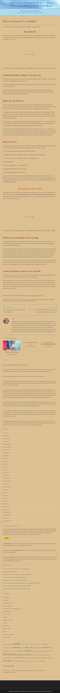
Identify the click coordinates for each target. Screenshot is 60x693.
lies (32, 655)
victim (27, 661)
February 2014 (6, 472)
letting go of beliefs (24, 655)
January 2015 (6, 441)
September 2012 (7, 521)
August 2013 (6, 489)
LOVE (35, 655)
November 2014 (6, 447)
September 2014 (7, 452)
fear (34, 647)
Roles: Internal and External (11, 352)
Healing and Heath (7, 611)
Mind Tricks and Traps (24, 27)
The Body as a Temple (8, 634)
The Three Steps (6, 571)
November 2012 (6, 515)
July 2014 (5, 458)
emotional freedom (7, 647)
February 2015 (6, 438)
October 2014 (6, 450)
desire (34, 644)
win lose (37, 661)
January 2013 (6, 509)
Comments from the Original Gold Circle (12, 608)
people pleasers (11, 301)
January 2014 (6, 475)
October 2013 (6, 484)
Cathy (13, 319)
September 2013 (7, 487)
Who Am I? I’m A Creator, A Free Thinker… (12, 569)
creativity (30, 644)
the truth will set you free (29, 301)
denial (36, 299)
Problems (5, 623)
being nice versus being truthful (13, 299)
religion (45, 658)
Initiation (5, 617)
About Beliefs (6, 597)
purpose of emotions (30, 658)
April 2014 (5, 467)
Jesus (38, 651)
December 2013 (6, 478)
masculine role (6, 658)
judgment (42, 651)
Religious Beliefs (6, 628)
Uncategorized (6, 637)
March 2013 (5, 504)
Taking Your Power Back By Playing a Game (13, 588)
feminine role (38, 647)
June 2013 (5, 495)
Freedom (46, 647)
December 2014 (6, 444)
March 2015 (5, 435)
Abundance (5, 600)
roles (49, 658)
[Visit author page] (6, 321)
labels (47, 651)
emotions (16, 647)
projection (21, 658)
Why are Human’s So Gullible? (36, 12)
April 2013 (5, 501)
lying (49, 299)
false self (29, 647)
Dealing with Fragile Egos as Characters (12, 580)
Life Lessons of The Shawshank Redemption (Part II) (48, 343)
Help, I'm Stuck (6, 614)
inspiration (34, 651)
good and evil (6, 651)
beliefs (23, 299)
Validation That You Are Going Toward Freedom (14, 574)
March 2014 (5, 469)
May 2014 (5, 464)
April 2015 (5, 433)
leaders (51, 651)
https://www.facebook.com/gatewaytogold (23, 543)
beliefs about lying (29, 299)
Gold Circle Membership (10, 425)
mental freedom (14, 658)
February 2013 (6, 506)
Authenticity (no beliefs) (8, 603)
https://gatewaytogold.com (48, 421)
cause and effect (24, 644)
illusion (21, 651)
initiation (28, 651)
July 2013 (5, 492)
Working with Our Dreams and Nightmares (13, 586)
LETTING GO (45, 299)
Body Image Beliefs (7, 606)
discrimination (44, 644)
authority (10, 644)
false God (22, 647)
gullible (40, 299)
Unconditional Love (20, 661)
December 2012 (6, 512)
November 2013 (6, 481)
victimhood (32, 661)
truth (12, 661)
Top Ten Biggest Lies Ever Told (35, 295)
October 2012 (6, 518)
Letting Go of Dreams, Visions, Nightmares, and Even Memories (17, 583)
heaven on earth (14, 651)
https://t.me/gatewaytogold (30, 557)
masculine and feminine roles (43, 655)
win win (42, 661)
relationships (38, 658)
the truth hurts (19, 301)
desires (38, 644)
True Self (6, 660)
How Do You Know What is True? (30, 343)
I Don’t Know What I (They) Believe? (11, 577)
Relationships (36, 27)
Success (5, 631)
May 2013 (5, 498)
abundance (5, 644)
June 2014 (5, 461)
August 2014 (6, 455)
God (51, 647)
